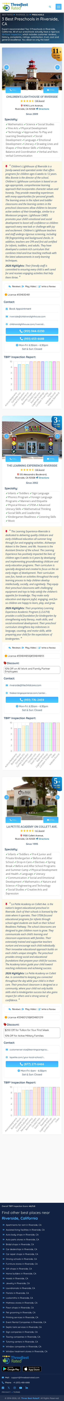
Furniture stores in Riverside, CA (21, 1263)
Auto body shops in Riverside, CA (22, 1234)
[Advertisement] (32, 1170)
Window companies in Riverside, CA (23, 1346)
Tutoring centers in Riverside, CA (21, 1341)
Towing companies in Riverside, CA (22, 1336)
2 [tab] (29, 82)
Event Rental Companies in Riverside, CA (25, 1322)
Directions (43, 109)
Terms (16, 1392)
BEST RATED (7, 14)
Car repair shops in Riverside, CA (21, 1254)
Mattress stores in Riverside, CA (21, 1302)
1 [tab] (26, 82)
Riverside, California (20, 1218)
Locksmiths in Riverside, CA (19, 1297)
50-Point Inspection (11, 34)
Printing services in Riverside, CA (21, 1317)
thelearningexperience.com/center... (28, 693)
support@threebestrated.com (25, 1377)
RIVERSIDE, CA (22, 14)
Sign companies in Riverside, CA (21, 1332)
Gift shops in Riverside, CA (18, 1268)
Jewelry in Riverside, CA (17, 1283)
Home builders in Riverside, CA (20, 1273)
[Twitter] (9, 1388)
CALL (14, 90)
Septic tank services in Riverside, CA (23, 1327)
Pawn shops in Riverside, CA (19, 1307)
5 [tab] (36, 82)
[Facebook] (3, 1388)
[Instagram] (15, 1388)
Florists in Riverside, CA (17, 1293)
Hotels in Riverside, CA (16, 1278)
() (40, 100)
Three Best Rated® (30, 1398)
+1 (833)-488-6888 (21, 1382)
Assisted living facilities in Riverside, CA (25, 1229)
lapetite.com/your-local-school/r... (27, 1057)
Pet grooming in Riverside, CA (20, 1312)
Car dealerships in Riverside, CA (21, 1249)
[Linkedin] (27, 1388)
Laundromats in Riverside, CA (20, 1288)
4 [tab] (34, 82)
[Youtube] (20, 1388)
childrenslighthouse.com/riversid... (27, 324)
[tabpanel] (32, 68)
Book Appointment (20, 308)
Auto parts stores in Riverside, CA (22, 1239)
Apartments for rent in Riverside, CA (23, 1225)
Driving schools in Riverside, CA (21, 1259)
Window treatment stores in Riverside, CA (26, 1351)
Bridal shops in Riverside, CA (19, 1244)
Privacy (6, 1392)
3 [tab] (31, 82)
